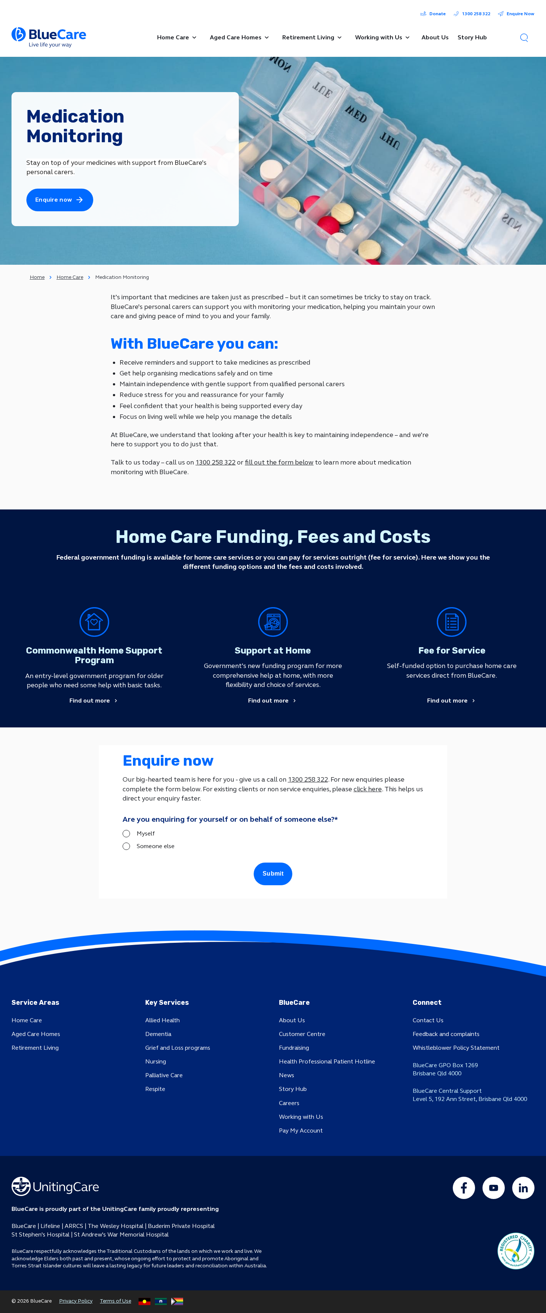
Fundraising (294, 1047)
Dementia (158, 1033)
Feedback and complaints (446, 1033)
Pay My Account (301, 1130)
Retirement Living (35, 1047)
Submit (273, 873)
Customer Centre (302, 1033)
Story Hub (293, 1088)
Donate (437, 13)
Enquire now (53, 199)
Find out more (89, 701)
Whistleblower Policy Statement (456, 1047)
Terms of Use (115, 1301)
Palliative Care (164, 1075)
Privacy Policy (75, 1301)
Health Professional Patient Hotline (327, 1061)
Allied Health (162, 1020)
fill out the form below (279, 462)
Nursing (155, 1061)
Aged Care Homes (36, 1033)
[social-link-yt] (493, 1188)
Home (37, 277)
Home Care (69, 277)
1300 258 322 (476, 13)
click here (368, 789)
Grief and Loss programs (177, 1047)
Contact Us (428, 1020)
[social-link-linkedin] (523, 1188)
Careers (289, 1103)
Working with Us (301, 1116)
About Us (292, 1020)
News (286, 1075)
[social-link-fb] (464, 1188)
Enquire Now (520, 13)
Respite (155, 1088)
